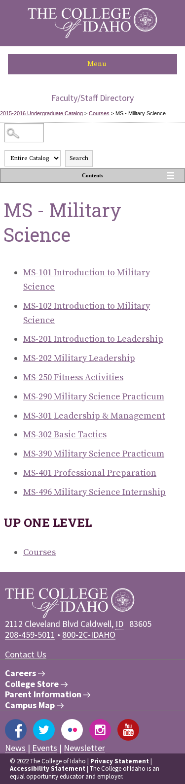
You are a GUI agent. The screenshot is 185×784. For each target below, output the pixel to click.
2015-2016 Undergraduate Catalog (41, 113)
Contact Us (25, 654)
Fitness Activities (73, 377)
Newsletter (84, 747)
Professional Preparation (89, 473)
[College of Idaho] (92, 35)
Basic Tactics (65, 434)
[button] (92, 64)
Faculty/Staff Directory (92, 97)
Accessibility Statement (47, 768)
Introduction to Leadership (93, 339)
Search (79, 158)
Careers (21, 673)
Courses (99, 113)
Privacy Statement (119, 761)
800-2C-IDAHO (88, 634)
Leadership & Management (94, 416)
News (15, 747)
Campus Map (31, 705)
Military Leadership (79, 358)
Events (44, 747)
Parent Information (44, 694)
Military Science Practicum (93, 396)
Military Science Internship (94, 492)
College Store (33, 684)
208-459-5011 (30, 634)
